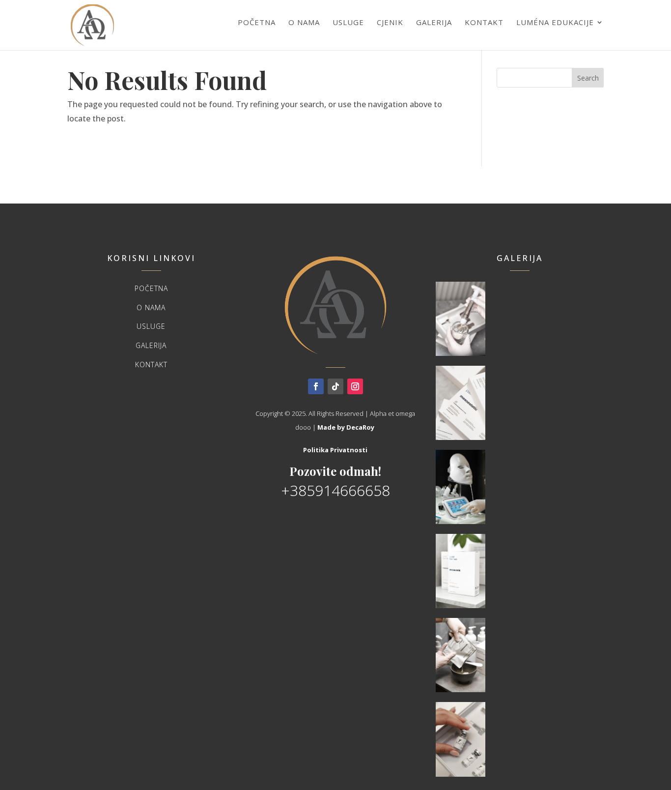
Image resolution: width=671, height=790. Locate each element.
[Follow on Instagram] (355, 386)
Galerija (434, 22)
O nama (304, 22)
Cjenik (390, 22)
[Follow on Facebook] (316, 386)
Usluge (348, 22)
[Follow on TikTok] (335, 386)
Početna (257, 22)
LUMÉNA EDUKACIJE (555, 22)
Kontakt (484, 22)
